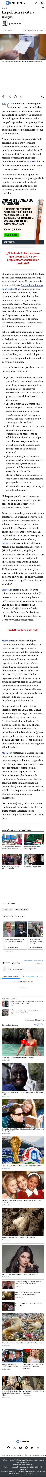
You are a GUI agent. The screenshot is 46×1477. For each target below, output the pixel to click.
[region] (23, 990)
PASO (30, 161)
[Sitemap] (38, 1448)
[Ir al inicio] (15, 3)
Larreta (6, 589)
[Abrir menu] (3, 3)
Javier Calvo (15, 23)
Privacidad (35, 1455)
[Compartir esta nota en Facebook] (4, 97)
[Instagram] (26, 1447)
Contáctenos (26, 1455)
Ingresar (36, 3)
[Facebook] (8, 1447)
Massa (5, 640)
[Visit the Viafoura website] (39, 1020)
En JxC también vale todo (23, 630)
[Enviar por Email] (21, 97)
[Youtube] (20, 1448)
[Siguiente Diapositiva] (42, 934)
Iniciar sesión (28, 960)
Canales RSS (6, 1455)
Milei (4, 752)
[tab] (11, 977)
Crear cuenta (38, 960)
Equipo (42, 1455)
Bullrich (6, 542)
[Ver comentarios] (42, 8)
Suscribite (11, 235)
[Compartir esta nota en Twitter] (10, 97)
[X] (14, 1447)
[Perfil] (23, 1442)
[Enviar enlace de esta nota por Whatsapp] (15, 97)
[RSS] (32, 1448)
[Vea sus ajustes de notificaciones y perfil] (42, 3)
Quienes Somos (16, 1455)
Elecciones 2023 (21, 909)
